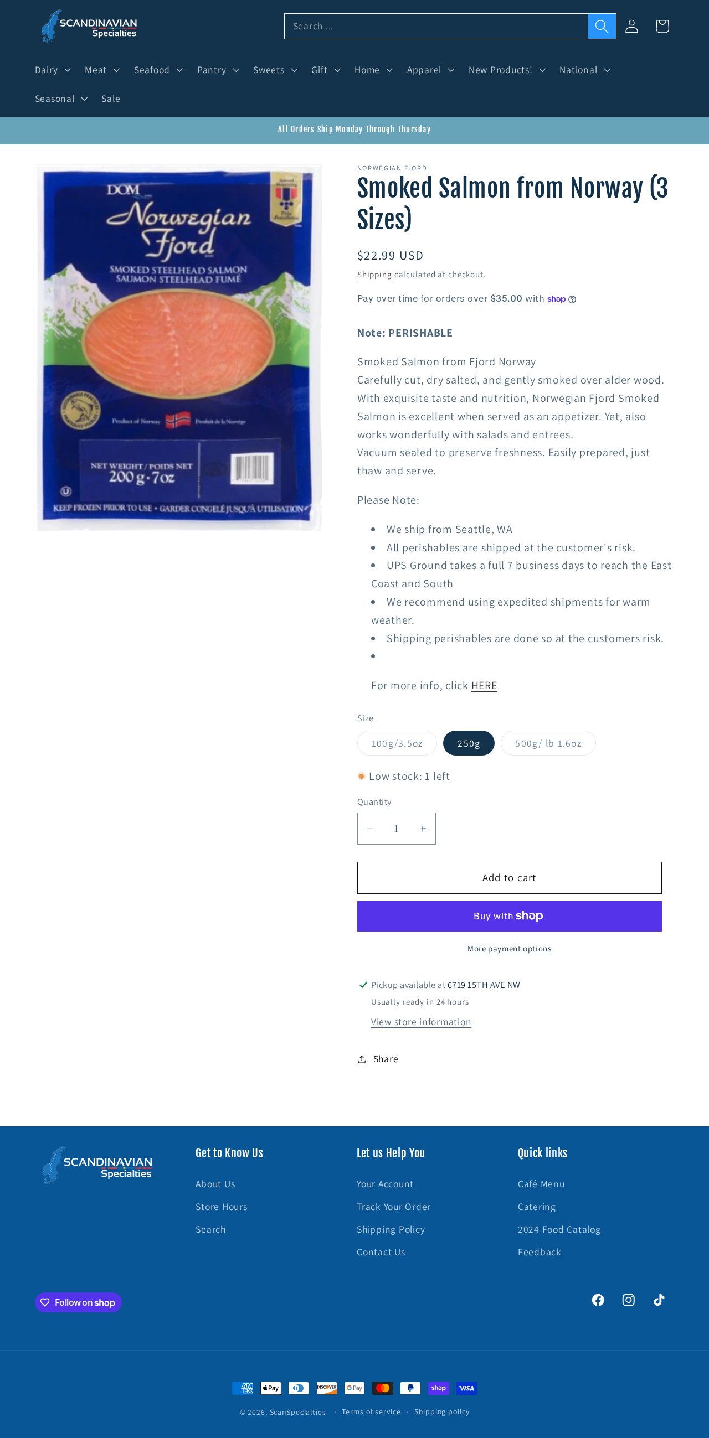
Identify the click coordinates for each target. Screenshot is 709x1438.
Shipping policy (441, 1411)
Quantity (374, 801)
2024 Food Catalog (559, 1229)
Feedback (540, 1252)
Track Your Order (394, 1206)
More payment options (509, 948)
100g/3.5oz (405, 746)
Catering (537, 1206)
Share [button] (386, 1058)
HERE (484, 685)
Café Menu (541, 1183)
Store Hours (221, 1206)
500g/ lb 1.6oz (555, 746)
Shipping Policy (391, 1229)
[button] (52, 69)
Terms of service (371, 1411)
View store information (421, 1021)
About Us (215, 1183)
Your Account (385, 1183)
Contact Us (381, 1252)
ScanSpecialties (298, 1412)
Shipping (374, 274)
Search (211, 1229)
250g (469, 743)
